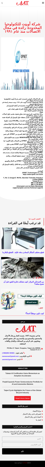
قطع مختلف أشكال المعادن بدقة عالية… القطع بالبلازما (23, 252)
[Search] (2, 3)
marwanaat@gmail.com (10, 356)
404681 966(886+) (8, 353)
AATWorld (25, 462)
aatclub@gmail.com (9, 359)
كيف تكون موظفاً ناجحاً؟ (34, 313)
